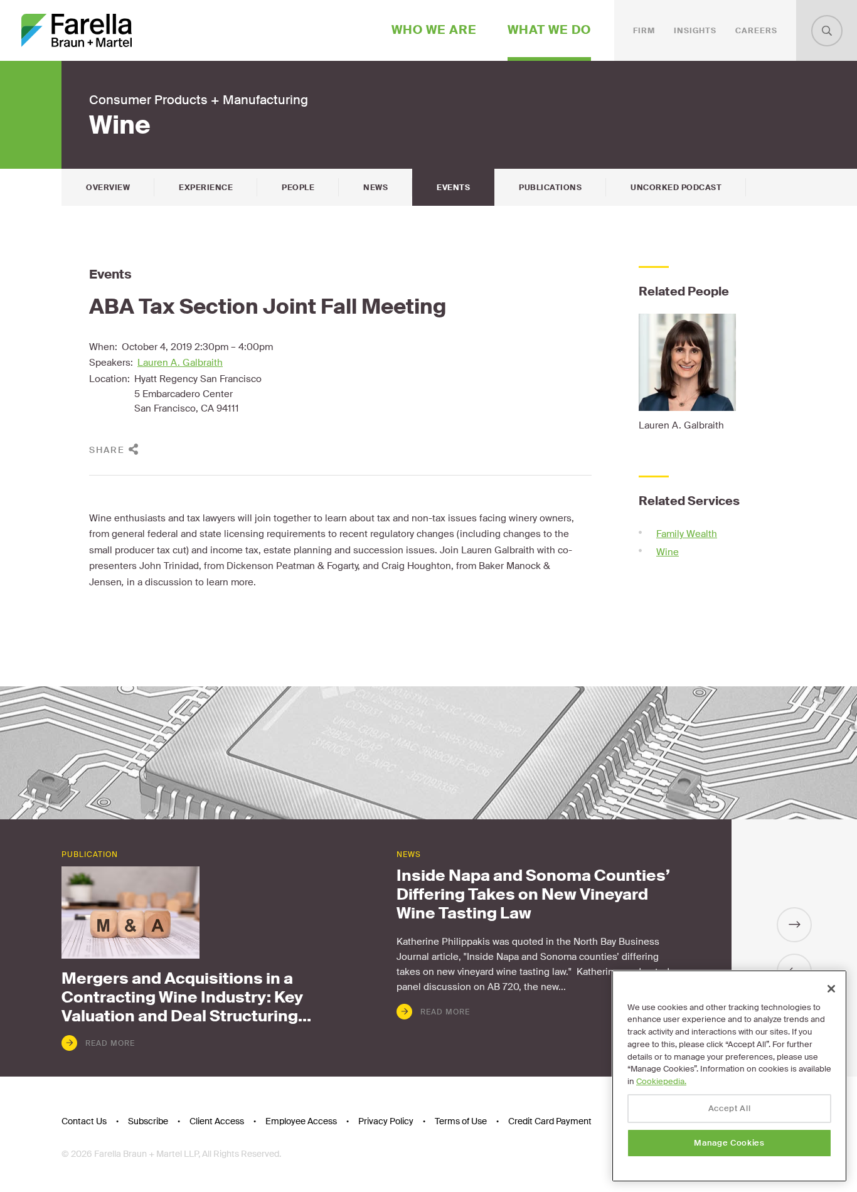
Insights (695, 31)
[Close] (831, 989)
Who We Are (434, 30)
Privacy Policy (385, 1121)
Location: (109, 379)
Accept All (729, 1108)
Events (453, 188)
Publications (550, 188)
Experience (206, 188)
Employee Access (301, 1121)
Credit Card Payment (550, 1121)
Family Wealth (686, 534)
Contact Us (84, 1121)
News (375, 188)
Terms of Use (461, 1121)
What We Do (549, 30)
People (298, 188)
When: (103, 347)
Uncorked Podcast (676, 188)
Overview (108, 188)
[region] (729, 1076)
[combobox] (827, 30)
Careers (756, 31)
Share (107, 449)
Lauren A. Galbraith (180, 362)
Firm (644, 31)
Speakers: (111, 362)
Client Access (216, 1121)
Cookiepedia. (661, 1081)
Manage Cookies (729, 1142)
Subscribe (148, 1121)
